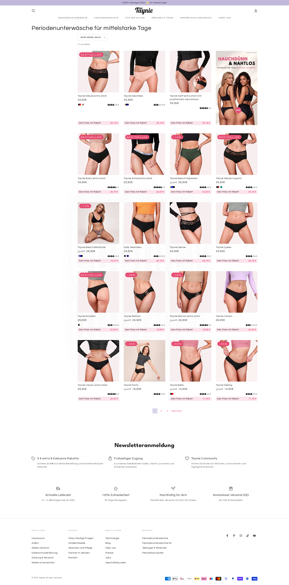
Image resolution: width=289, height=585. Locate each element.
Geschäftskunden (115, 562)
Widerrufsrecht (40, 548)
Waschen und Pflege (80, 548)
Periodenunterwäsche (155, 538)
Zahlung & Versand (42, 557)
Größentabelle (76, 543)
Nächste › (177, 411)
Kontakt (72, 557)
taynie (42, 578)
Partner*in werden (79, 553)
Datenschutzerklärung (45, 553)
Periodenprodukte (152, 553)
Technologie (112, 538)
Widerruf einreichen (43, 562)
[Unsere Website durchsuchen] (33, 10)
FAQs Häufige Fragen (80, 538)
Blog (108, 543)
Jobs (108, 557)
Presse (109, 553)
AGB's (35, 543)
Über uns (110, 548)
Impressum (38, 538)
